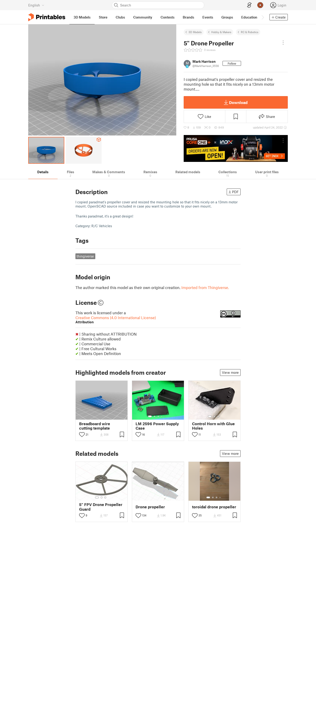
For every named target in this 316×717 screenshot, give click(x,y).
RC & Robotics (249, 32)
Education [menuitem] (249, 17)
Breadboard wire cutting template (94, 425)
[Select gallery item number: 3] (158, 416)
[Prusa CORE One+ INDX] (236, 148)
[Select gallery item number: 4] (162, 416)
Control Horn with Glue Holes (213, 425)
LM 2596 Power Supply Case (157, 425)
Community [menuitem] (142, 17)
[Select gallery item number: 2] (154, 416)
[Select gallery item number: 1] (150, 416)
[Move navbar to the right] (263, 17)
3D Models (195, 32)
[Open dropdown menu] (283, 42)
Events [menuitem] (207, 17)
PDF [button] (235, 192)
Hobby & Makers (221, 32)
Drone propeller (150, 507)
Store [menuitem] (103, 17)
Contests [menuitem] (167, 17)
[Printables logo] (46, 17)
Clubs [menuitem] (120, 17)
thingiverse (85, 256)
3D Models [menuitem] (82, 17)
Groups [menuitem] (227, 17)
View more (230, 372)
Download (238, 102)
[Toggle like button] (82, 434)
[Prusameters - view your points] (260, 5)
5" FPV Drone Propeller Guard (100, 506)
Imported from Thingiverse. (205, 287)
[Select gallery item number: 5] (165, 416)
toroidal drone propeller (214, 507)
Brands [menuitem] (188, 17)
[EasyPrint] (249, 5)
